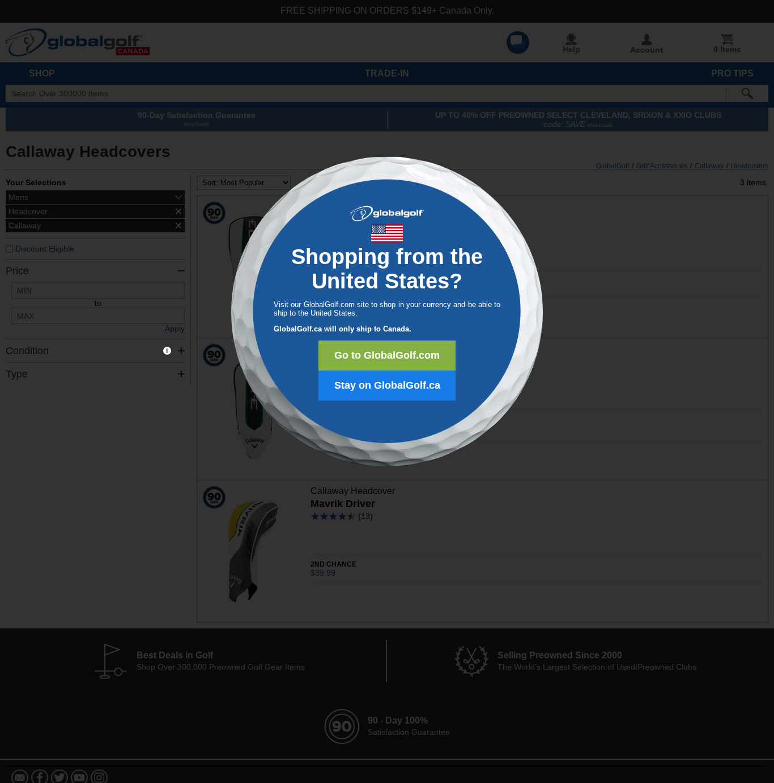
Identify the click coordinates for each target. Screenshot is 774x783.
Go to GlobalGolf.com (387, 355)
